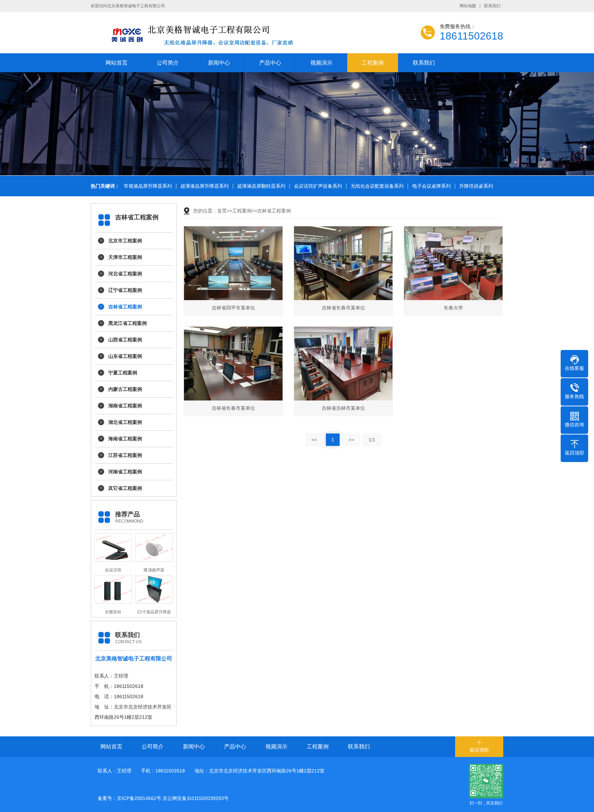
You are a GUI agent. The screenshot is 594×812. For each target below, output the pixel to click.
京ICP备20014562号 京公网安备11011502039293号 (173, 798)
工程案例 (373, 63)
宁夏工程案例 (122, 372)
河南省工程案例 (125, 471)
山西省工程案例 (125, 339)
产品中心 (270, 63)
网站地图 (468, 5)
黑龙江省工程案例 (127, 323)
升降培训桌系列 (476, 186)
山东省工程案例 (125, 356)
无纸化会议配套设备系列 (377, 186)
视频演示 (321, 63)
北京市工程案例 (125, 240)
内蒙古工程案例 (125, 389)
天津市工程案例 (125, 257)
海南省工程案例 (125, 438)
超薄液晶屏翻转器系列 (261, 186)
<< (314, 439)
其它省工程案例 (125, 488)
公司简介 (168, 63)
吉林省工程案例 (125, 306)
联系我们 (492, 5)
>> (351, 439)
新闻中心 (219, 63)
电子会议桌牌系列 (431, 186)
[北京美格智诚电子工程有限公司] (228, 34)
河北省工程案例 (125, 273)
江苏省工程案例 (125, 455)
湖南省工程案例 (125, 405)
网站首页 (117, 63)
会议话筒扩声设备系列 (318, 186)
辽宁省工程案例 (125, 290)
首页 (222, 210)
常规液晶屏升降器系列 (148, 186)
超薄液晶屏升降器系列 (204, 186)
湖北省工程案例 (125, 422)
